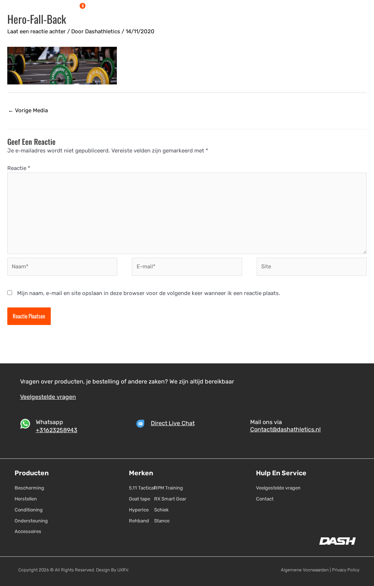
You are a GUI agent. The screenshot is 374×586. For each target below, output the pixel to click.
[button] (107, 9)
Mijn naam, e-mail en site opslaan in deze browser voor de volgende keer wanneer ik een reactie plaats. (148, 293)
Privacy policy (345, 569)
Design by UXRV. (112, 569)
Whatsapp (49, 422)
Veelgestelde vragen (48, 396)
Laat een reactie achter (36, 31)
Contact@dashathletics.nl (285, 429)
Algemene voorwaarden (305, 569)
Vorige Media (28, 110)
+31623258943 (56, 430)
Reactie (18, 168)
